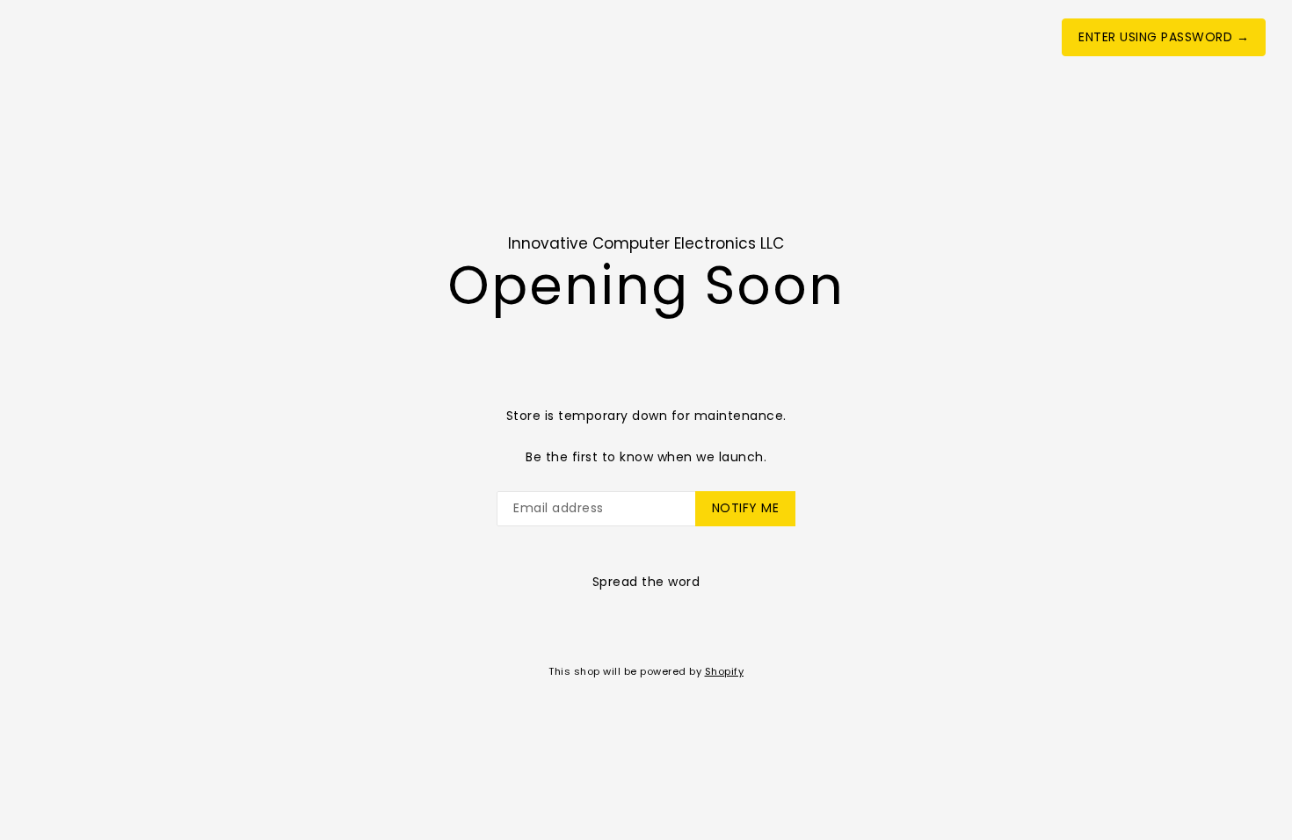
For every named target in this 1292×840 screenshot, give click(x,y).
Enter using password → (1163, 37)
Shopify (724, 671)
